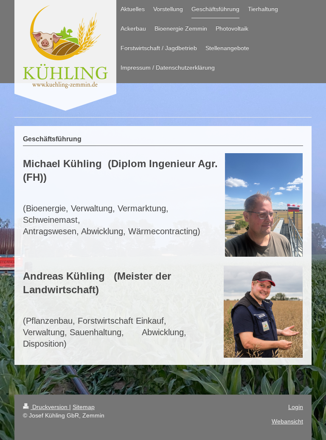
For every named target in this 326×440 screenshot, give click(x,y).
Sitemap (84, 407)
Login (295, 407)
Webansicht (287, 421)
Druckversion (50, 407)
